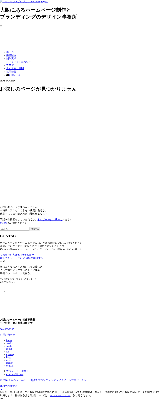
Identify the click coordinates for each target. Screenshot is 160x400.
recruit (9, 363)
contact (9, 365)
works (9, 346)
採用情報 (11, 71)
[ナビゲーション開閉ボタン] (1, 25)
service (9, 343)
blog (8, 357)
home (9, 340)
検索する (35, 229)
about (9, 348)
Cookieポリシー (14, 374)
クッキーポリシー (60, 395)
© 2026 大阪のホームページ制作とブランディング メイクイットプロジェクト (43, 380)
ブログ (10, 65)
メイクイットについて (18, 62)
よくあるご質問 (15, 68)
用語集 (4, 222)
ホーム (10, 52)
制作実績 (11, 58)
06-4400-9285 (7, 329)
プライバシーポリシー (18, 371)
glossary (10, 354)
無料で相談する (9, 386)
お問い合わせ (16, 75)
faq (7, 351)
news (8, 360)
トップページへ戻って (50, 219)
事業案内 (11, 55)
